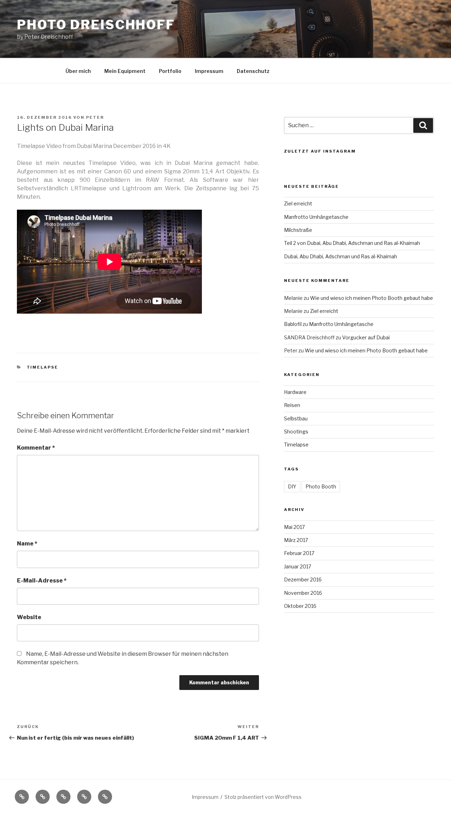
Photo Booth (320, 486)
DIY (292, 486)
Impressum (209, 71)
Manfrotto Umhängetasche (316, 217)
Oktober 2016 (300, 606)
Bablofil (293, 324)
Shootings (296, 431)
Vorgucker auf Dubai (366, 337)
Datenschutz (253, 71)
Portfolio (170, 71)
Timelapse (42, 367)
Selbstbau (296, 418)
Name (27, 543)
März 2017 (296, 540)
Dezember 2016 (303, 579)
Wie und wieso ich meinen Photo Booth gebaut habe (371, 298)
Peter (95, 117)
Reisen (292, 405)
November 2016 (303, 593)
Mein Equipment (125, 71)
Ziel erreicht (298, 203)
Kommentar (36, 447)
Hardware (295, 392)
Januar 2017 (297, 566)
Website (29, 617)
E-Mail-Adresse (42, 580)
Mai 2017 (294, 527)
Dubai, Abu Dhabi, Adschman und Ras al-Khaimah (340, 256)
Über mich (78, 71)
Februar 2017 (299, 553)
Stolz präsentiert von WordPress (263, 797)
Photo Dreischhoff (96, 24)
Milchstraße (298, 230)
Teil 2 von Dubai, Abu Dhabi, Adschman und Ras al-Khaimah (352, 243)
